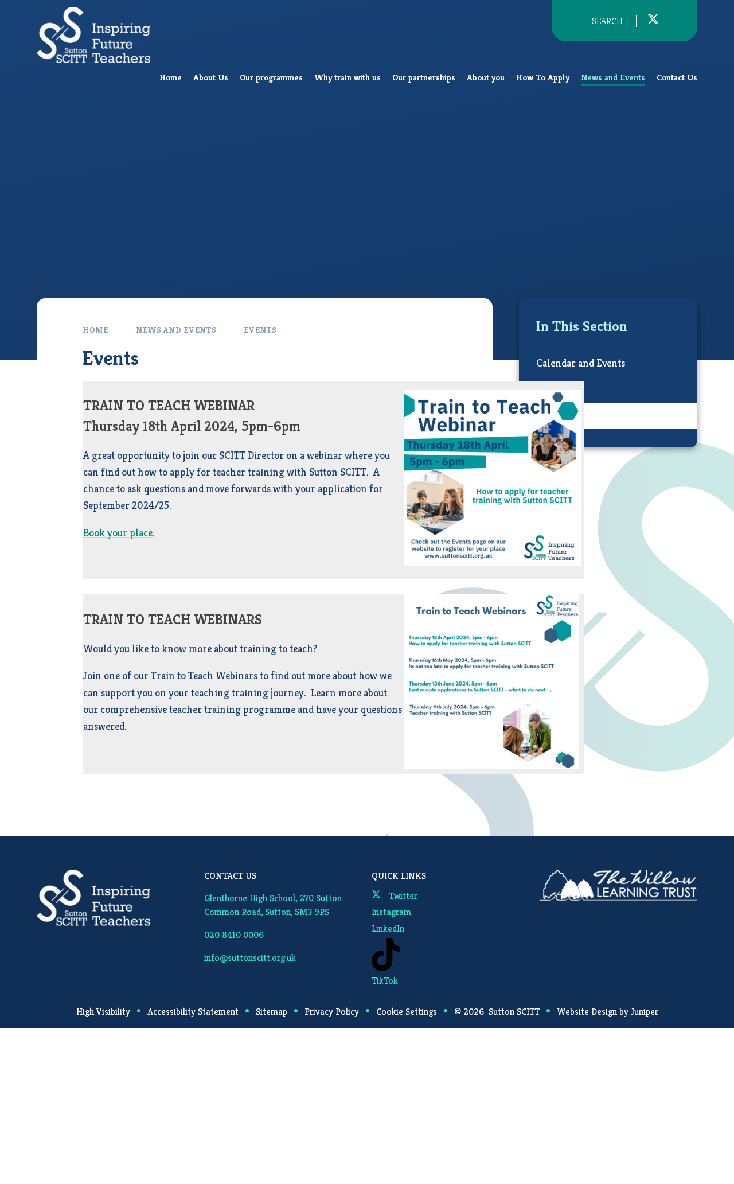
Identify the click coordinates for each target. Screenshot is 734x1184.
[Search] (579, 21)
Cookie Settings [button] (406, 1012)
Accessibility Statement (193, 1012)
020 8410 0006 (234, 935)
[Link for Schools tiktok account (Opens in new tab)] (679, 21)
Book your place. (119, 532)
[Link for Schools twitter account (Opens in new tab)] (653, 21)
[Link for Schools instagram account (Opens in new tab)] (665, 20)
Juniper (644, 1012)
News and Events (176, 330)
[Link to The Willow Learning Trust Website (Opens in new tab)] (618, 885)
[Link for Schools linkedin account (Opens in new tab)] (672, 20)
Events (260, 330)
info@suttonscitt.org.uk (250, 958)
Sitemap (271, 1012)
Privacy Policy (331, 1012)
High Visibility (103, 1012)
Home (95, 330)
